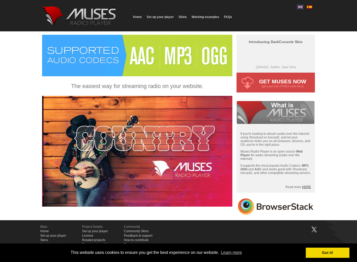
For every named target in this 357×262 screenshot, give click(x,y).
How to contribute (136, 240)
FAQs (228, 17)
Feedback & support (138, 235)
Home (137, 17)
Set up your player (160, 17)
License (87, 235)
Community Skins (136, 231)
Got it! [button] (327, 253)
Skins (183, 17)
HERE (306, 187)
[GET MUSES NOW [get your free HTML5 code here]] (276, 91)
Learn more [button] (231, 252)
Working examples (205, 17)
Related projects (93, 240)
